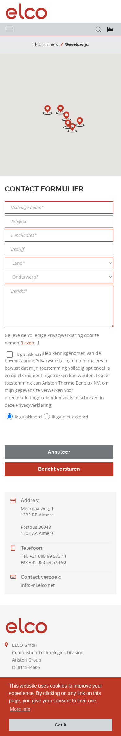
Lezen (28, 343)
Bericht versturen (59, 469)
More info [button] (20, 709)
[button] (66, 116)
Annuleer (59, 452)
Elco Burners (45, 44)
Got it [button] (60, 724)
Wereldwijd (77, 44)
